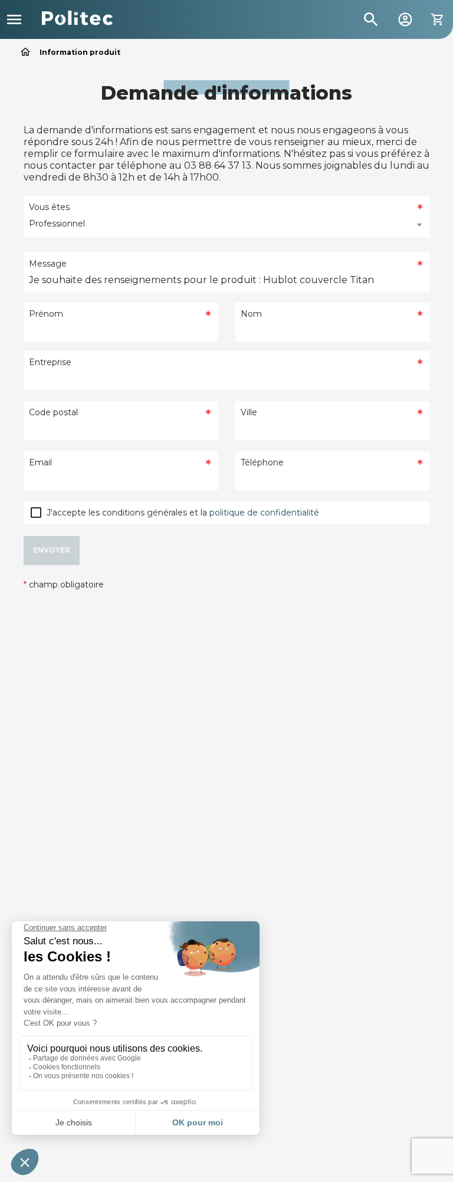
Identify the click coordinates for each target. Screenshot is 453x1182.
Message (48, 263)
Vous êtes (49, 207)
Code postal (53, 412)
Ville (249, 412)
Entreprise (50, 362)
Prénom (46, 313)
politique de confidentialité (264, 512)
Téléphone (262, 462)
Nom (251, 313)
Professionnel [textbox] (57, 223)
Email (40, 462)
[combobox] (226, 225)
